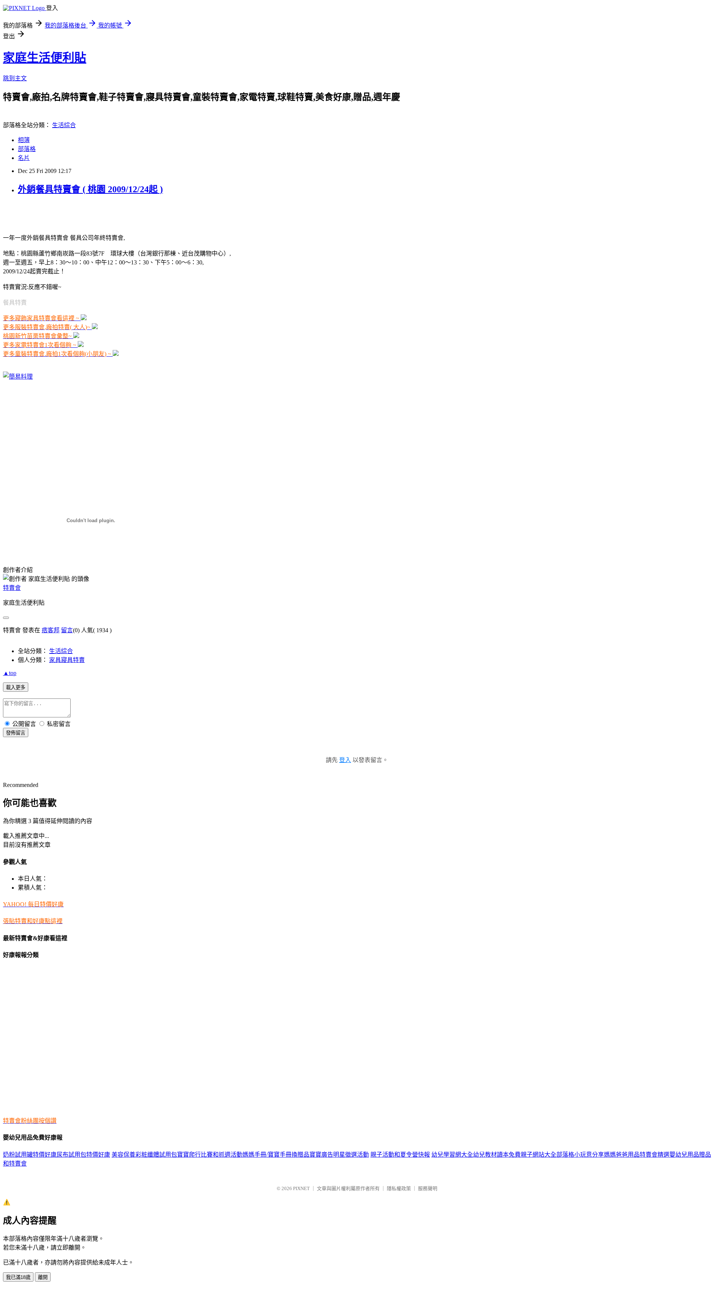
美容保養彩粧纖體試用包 (144, 1154)
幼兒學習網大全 (452, 1154)
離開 (43, 1277)
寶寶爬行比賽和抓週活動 (209, 1154)
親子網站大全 (538, 1154)
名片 (24, 158)
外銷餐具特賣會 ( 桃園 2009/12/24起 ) (90, 189)
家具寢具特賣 (67, 660)
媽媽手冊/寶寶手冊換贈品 (275, 1154)
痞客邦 (51, 630)
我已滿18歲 (18, 1277)
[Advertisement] (90, 213)
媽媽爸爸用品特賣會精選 (636, 1154)
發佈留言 (15, 733)
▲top (9, 673)
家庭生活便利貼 (44, 57)
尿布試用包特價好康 (83, 1154)
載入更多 (15, 687)
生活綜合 (64, 125)
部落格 (27, 149)
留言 (67, 630)
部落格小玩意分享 (580, 1154)
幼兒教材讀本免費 (497, 1154)
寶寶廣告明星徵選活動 (339, 1154)
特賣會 (12, 588)
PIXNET (301, 1188)
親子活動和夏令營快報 (400, 1154)
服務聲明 (427, 1188)
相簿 (24, 140)
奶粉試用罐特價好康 (30, 1154)
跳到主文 (15, 78)
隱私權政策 (399, 1188)
